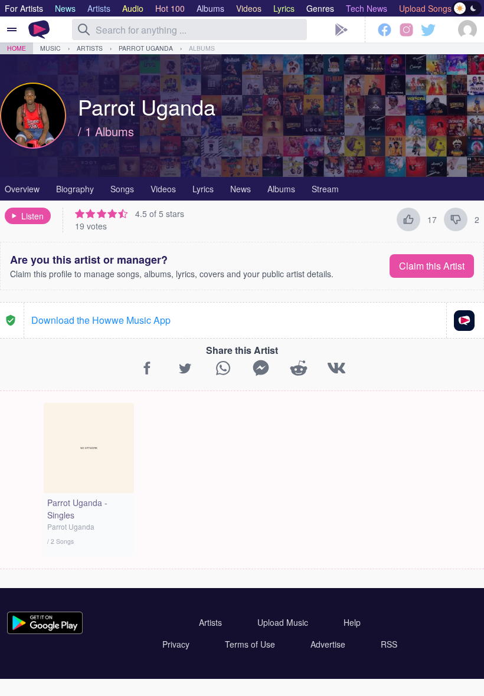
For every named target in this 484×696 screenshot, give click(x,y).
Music (50, 48)
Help (352, 622)
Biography (75, 189)
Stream (325, 189)
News (240, 189)
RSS (389, 644)
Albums (202, 48)
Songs (122, 189)
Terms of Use (250, 644)
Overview (22, 189)
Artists (90, 48)
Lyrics (203, 189)
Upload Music (282, 622)
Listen (32, 216)
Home (16, 48)
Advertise (327, 644)
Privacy (175, 644)
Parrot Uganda (146, 48)
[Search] (84, 29)
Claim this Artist (432, 266)
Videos (163, 189)
